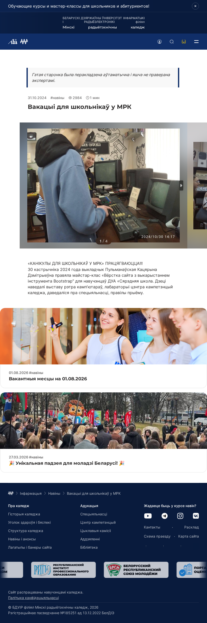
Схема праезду (157, 536)
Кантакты (152, 527)
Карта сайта (188, 536)
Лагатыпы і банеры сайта (30, 547)
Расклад (191, 527)
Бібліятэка (89, 547)
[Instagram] (180, 516)
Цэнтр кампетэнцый (98, 522)
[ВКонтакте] (196, 516)
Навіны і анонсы (22, 539)
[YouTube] (148, 516)
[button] (181, 185)
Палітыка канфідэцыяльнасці (33, 598)
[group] (40, 570)
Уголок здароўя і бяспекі (29, 522)
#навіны (57, 98)
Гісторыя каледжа (24, 514)
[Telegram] (165, 516)
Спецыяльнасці (93, 514)
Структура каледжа (25, 530)
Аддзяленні (90, 539)
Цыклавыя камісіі (95, 530)
